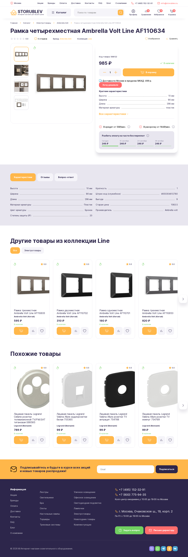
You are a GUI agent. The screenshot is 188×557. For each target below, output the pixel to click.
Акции (40, 3)
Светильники (47, 497)
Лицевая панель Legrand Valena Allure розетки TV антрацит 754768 (113, 416)
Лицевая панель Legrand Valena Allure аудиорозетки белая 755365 (72, 416)
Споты (43, 508)
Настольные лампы (50, 514)
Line (90, 39)
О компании (121, 3)
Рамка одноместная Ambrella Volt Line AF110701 (114, 312)
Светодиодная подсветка (87, 503)
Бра (42, 503)
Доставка (75, 3)
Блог (109, 3)
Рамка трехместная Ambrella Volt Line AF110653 (157, 312)
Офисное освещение (85, 497)
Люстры (44, 492)
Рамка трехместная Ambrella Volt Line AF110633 (29, 312)
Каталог (27, 23)
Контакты (89, 3)
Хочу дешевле (110, 85)
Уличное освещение (84, 492)
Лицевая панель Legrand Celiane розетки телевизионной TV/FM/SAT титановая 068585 (29, 418)
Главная (13, 23)
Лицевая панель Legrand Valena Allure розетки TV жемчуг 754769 (156, 416)
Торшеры (45, 519)
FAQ (100, 3)
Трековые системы (50, 524)
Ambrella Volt (62, 23)
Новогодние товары (84, 519)
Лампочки (79, 508)
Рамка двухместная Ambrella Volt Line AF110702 (72, 312)
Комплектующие (82, 524)
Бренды (51, 3)
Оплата (63, 3)
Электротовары (43, 23)
